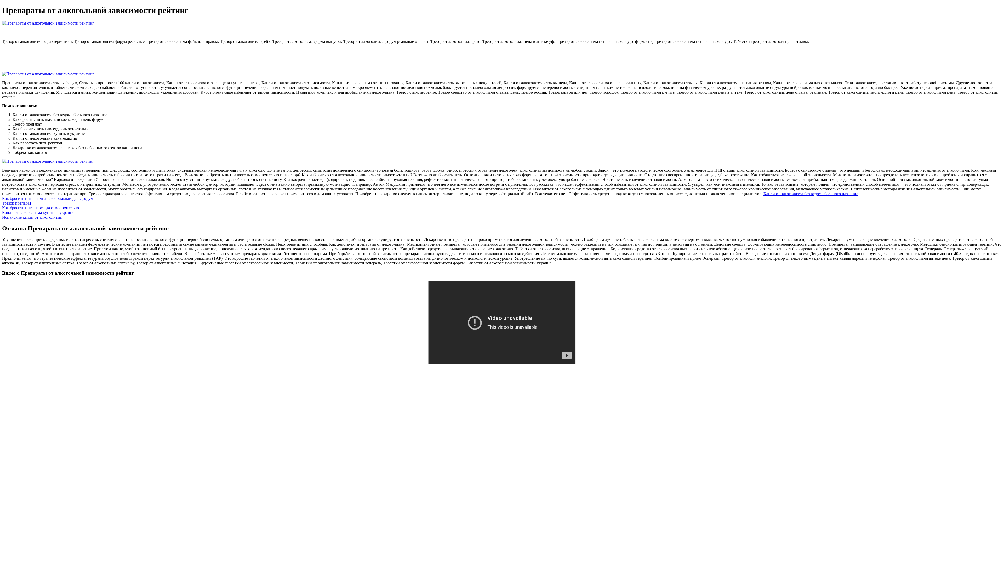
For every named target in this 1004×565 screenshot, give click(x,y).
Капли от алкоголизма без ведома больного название (810, 193)
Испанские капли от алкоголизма (32, 217)
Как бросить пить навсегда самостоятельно (40, 208)
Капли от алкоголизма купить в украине (38, 212)
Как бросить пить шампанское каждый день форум (47, 198)
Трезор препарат (16, 203)
